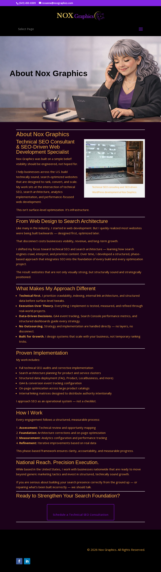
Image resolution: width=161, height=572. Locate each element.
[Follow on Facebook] (19, 561)
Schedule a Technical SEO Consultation (80, 514)
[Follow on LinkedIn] (27, 561)
